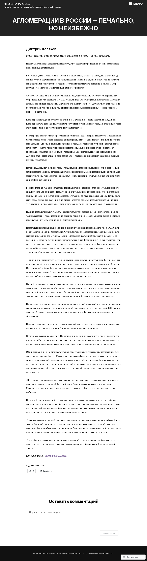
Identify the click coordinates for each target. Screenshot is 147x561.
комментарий (109, 533)
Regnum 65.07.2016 (56, 455)
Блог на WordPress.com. (47, 553)
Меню (138, 3)
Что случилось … (17, 3)
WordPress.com (104, 553)
